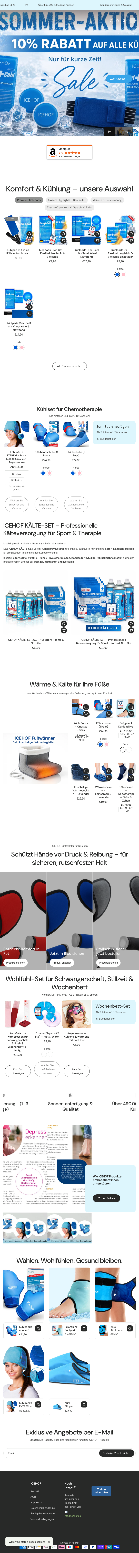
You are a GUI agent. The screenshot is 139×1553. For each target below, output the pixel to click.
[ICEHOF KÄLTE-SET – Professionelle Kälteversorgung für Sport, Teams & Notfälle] (103, 602)
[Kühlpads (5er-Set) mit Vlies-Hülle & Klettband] (86, 230)
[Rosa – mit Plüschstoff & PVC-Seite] (50, 1054)
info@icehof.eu (72, 1515)
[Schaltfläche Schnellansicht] (29, 234)
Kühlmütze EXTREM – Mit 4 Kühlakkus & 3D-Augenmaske (16, 457)
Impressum (37, 1502)
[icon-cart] (117, 20)
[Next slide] (127, 131)
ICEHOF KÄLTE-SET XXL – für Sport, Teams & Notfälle (35, 641)
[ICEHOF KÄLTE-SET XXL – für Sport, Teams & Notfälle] (35, 602)
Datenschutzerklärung (42, 1507)
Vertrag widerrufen (101, 1491)
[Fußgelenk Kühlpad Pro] (126, 708)
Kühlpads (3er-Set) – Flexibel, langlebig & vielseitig (52, 253)
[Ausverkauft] (29, 241)
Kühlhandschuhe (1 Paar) (46, 453)
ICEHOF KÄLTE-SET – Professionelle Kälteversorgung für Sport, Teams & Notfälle (103, 641)
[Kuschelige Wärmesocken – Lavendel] (80, 772)
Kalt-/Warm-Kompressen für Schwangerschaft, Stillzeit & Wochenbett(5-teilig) (18, 1042)
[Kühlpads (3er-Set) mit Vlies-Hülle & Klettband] (18, 303)
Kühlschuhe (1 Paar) (76, 453)
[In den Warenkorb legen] (63, 241)
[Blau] (117, 274)
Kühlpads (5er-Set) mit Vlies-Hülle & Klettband (86, 253)
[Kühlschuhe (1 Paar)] (103, 708)
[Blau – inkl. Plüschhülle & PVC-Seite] (44, 1054)
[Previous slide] (109, 131)
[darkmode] (124, 21)
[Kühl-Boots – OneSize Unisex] (80, 708)
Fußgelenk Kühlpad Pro (126, 724)
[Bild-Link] (35, 758)
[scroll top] (131, 1541)
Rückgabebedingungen (42, 1513)
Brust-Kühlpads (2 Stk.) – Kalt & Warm (47, 1035)
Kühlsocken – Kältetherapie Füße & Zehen (126, 793)
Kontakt (35, 1491)
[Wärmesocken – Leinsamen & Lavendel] (103, 772)
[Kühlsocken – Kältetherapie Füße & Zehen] (126, 772)
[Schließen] (49, 1542)
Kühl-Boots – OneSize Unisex (81, 726)
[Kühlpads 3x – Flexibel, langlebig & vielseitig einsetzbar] (120, 230)
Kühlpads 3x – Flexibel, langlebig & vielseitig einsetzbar (120, 253)
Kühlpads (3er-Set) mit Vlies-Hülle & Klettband (19, 326)
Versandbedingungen (42, 1519)
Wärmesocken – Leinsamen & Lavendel (103, 792)
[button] (131, 241)
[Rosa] (123, 274)
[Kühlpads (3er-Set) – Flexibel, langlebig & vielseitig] (52, 230)
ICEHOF (74, 1543)
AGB (33, 1496)
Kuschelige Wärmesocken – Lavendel (81, 790)
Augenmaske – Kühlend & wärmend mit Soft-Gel (76, 1037)
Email (11, 1453)
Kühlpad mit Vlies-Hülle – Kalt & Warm (18, 251)
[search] (111, 20)
